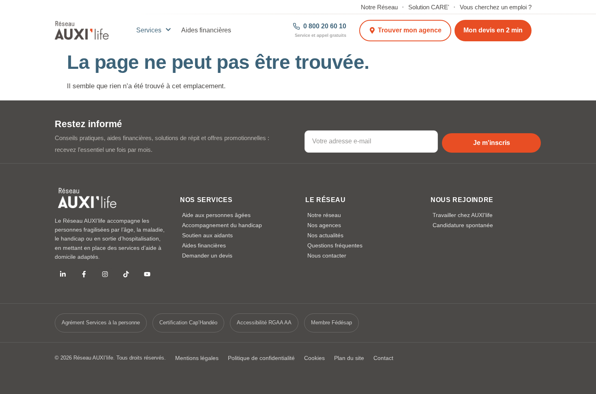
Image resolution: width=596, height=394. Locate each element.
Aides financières (206, 30)
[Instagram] (105, 274)
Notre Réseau (379, 7)
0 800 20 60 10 (324, 26)
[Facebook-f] (84, 274)
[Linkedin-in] (63, 274)
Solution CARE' (428, 7)
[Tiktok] (126, 274)
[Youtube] (147, 274)
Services (148, 30)
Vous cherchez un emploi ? (496, 7)
